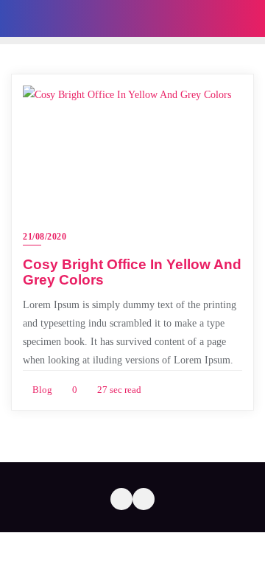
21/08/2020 (44, 236)
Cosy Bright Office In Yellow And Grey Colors (132, 272)
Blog (41, 389)
